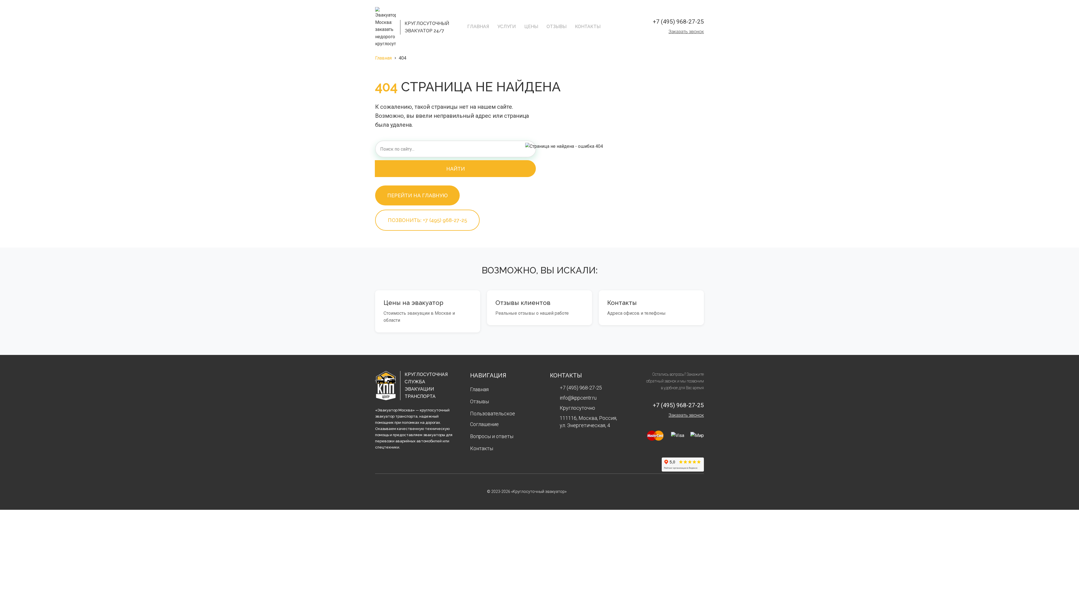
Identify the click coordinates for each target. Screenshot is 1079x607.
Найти (455, 169)
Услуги (506, 26)
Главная (478, 26)
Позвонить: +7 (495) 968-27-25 (427, 220)
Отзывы (556, 26)
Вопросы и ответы (491, 436)
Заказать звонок (686, 31)
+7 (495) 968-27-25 (678, 21)
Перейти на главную (417, 195)
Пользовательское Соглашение (492, 419)
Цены (531, 26)
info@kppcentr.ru (578, 398)
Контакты (587, 26)
